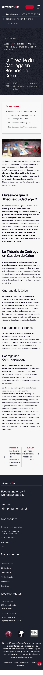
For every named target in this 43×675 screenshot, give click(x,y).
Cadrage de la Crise (20, 119)
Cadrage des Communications (24, 127)
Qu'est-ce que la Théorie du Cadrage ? (22, 112)
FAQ (29, 44)
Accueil (8, 44)
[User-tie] (26, 508)
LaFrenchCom (7, 563)
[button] (38, 7)
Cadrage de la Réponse (22, 123)
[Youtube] (17, 508)
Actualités (19, 44)
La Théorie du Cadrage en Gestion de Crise (23, 116)
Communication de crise (11, 527)
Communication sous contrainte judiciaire (10, 532)
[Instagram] (21, 508)
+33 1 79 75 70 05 (9, 614)
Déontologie (6, 572)
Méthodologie (7, 577)
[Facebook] (3, 508)
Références (5, 581)
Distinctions (6, 568)
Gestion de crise (8, 538)
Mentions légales (11, 663)
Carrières (5, 586)
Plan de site (24, 663)
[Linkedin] (12, 508)
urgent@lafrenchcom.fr (11, 621)
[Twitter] (8, 508)
